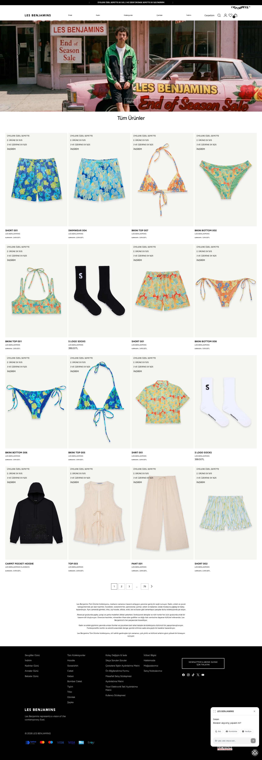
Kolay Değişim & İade (116, 655)
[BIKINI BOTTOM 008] (226, 290)
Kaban (70, 676)
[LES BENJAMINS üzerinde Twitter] (198, 675)
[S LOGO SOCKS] (99, 290)
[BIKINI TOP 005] (99, 401)
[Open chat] (255, 752)
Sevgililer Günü (32, 655)
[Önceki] (89, 2)
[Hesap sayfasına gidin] (225, 15)
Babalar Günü (31, 676)
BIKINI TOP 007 (140, 230)
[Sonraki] (172, 2)
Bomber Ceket (74, 681)
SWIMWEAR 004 (77, 230)
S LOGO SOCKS (76, 341)
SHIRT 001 (137, 452)
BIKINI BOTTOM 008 (206, 341)
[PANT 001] (163, 513)
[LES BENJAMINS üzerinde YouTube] (203, 675)
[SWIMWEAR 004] (99, 179)
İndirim (28, 660)
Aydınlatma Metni (114, 681)
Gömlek (71, 697)
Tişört (70, 686)
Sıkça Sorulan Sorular (116, 660)
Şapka (70, 702)
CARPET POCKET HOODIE (19, 563)
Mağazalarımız (151, 665)
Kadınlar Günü (32, 665)
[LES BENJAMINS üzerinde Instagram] (188, 675)
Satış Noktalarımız (153, 671)
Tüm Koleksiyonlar (76, 655)
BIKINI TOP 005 (76, 452)
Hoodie (71, 660)
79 (144, 586)
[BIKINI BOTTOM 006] (36, 401)
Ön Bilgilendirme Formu (117, 671)
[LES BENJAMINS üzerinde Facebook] (184, 675)
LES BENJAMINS (42, 733)
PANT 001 (137, 563)
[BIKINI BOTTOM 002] (226, 179)
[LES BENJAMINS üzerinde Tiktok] (193, 675)
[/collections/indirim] (131, 66)
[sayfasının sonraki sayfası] (151, 586)
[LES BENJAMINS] (38, 15)
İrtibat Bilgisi (150, 655)
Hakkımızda (149, 660)
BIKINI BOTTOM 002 (206, 230)
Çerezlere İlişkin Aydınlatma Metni (122, 665)
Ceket (70, 671)
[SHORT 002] (226, 513)
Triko (69, 691)
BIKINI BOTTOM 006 (16, 452)
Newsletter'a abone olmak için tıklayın (203, 663)
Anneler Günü (31, 671)
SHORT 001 (11, 230)
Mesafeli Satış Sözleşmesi (118, 676)
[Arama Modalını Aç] (219, 15)
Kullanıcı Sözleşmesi (115, 695)
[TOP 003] (99, 513)
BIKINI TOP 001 (13, 341)
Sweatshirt (72, 665)
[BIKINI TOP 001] (36, 290)
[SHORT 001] (36, 179)
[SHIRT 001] (163, 401)
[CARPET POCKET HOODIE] (36, 513)
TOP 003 (73, 563)
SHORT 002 (201, 563)
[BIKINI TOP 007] (163, 179)
